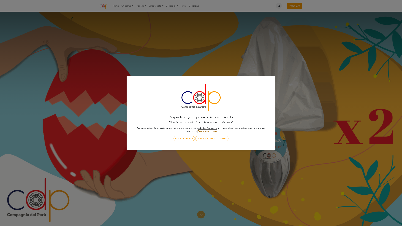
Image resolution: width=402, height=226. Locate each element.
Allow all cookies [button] (184, 138)
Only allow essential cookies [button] (212, 138)
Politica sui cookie (207, 131)
